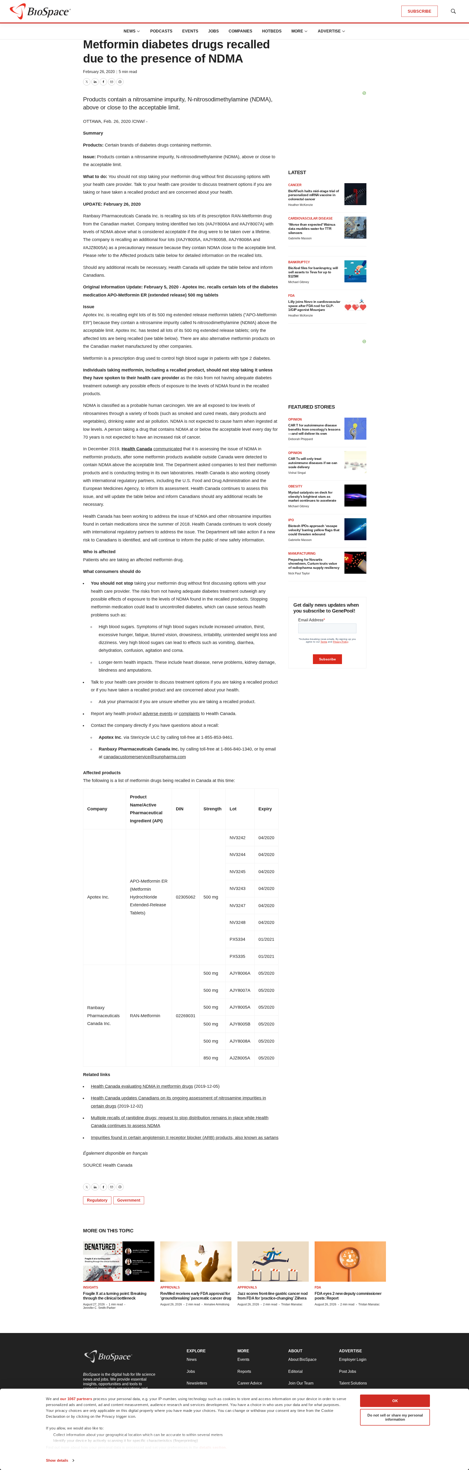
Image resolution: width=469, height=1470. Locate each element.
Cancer (294, 185)
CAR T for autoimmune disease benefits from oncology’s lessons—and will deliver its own (314, 429)
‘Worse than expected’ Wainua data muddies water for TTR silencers (311, 228)
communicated (167, 448)
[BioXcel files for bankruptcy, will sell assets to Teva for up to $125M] (355, 271)
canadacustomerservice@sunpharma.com (145, 756)
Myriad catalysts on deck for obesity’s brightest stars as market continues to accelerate (312, 496)
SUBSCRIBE (419, 11)
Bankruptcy (299, 262)
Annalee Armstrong (216, 1304)
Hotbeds (272, 31)
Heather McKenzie (300, 205)
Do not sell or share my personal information (395, 1417)
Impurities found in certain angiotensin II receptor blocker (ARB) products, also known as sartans (184, 1137)
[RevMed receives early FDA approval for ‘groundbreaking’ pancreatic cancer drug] (196, 1261)
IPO (291, 520)
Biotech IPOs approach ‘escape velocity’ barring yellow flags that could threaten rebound (314, 530)
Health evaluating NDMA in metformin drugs (142, 1086)
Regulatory (97, 1200)
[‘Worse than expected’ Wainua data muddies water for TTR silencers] (355, 228)
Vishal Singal (297, 473)
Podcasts (161, 31)
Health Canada (137, 448)
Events (190, 31)
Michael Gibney (298, 282)
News (130, 31)
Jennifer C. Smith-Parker (99, 1308)
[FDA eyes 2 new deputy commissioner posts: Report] (350, 1261)
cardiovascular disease (310, 218)
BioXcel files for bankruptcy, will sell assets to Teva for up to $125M (313, 272)
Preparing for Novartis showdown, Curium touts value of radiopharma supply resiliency (313, 564)
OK (395, 1401)
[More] (138, 31)
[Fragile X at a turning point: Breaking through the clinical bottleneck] (118, 1261)
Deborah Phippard (300, 439)
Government (128, 1200)
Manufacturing (302, 553)
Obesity (295, 486)
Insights (90, 1287)
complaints (189, 713)
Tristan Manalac (291, 1304)
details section (212, 1447)
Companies (240, 31)
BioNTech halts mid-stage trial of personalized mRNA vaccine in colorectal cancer (313, 195)
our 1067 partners (76, 1399)
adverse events (157, 713)
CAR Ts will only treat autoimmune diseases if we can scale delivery (312, 463)
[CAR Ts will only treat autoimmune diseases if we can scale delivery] (355, 462)
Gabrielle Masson (300, 238)
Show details (57, 1460)
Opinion (295, 419)
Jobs (213, 31)
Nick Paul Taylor (299, 573)
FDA (291, 295)
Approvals (170, 1287)
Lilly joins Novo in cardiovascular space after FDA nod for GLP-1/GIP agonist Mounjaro (314, 306)
